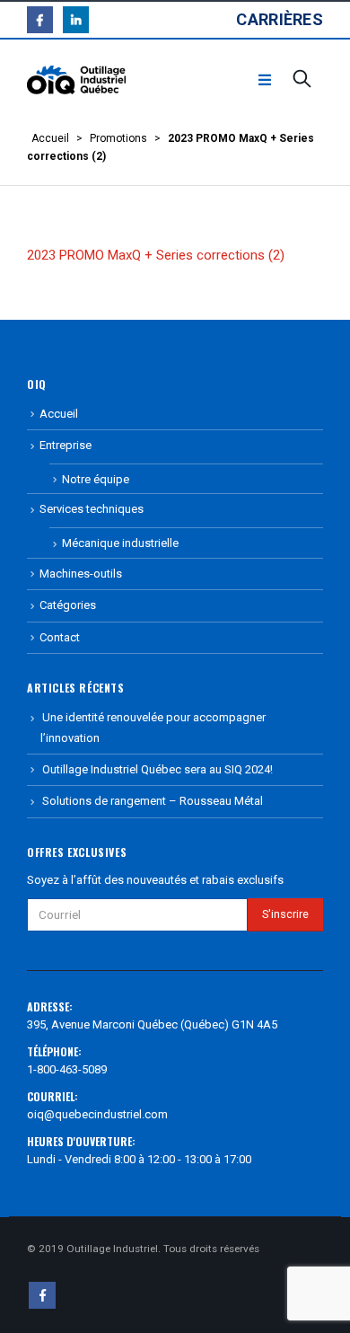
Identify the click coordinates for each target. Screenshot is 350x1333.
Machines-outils (80, 573)
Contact (59, 637)
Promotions (118, 138)
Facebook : (42, 1295)
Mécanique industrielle (120, 543)
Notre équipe (95, 479)
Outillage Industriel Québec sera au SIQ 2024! (157, 769)
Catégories (67, 605)
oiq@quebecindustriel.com (97, 1114)
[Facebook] (40, 19)
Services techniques (91, 509)
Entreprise (65, 445)
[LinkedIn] (76, 19)
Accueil (50, 138)
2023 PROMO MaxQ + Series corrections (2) (155, 255)
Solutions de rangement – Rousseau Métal (152, 801)
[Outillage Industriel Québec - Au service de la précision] (76, 80)
